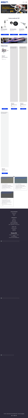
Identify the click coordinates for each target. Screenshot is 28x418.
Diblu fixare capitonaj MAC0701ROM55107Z (4, 29)
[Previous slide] (1, 27)
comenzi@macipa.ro (16, 237)
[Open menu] (26, 2)
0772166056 (15, 236)
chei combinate (17, 188)
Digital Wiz (22, 413)
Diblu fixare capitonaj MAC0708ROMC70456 (23, 104)
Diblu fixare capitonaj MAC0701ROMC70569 (14, 104)
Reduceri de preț (14, 213)
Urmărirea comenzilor (14, 228)
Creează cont (14, 230)
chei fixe (20, 188)
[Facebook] (11, 415)
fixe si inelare (22, 188)
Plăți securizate (14, 221)
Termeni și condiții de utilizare (14, 223)
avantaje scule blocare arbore (5, 204)
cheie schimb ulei (4, 188)
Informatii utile (6, 198)
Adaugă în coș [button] (5, 34)
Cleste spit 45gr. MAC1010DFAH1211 (21, 29)
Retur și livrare (14, 220)
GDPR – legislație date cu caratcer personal (14, 224)
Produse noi (14, 214)
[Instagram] (14, 415)
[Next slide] (26, 27)
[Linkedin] (16, 415)
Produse (14, 215)
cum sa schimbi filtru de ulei (9, 188)
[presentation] (7, 180)
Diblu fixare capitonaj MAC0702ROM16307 (5, 57)
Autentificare (14, 229)
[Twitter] (13, 415)
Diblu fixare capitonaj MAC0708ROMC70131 (13, 29)
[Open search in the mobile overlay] (22, 2)
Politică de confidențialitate (14, 222)
